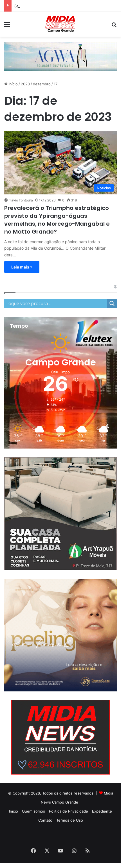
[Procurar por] (114, 26)
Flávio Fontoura (20, 200)
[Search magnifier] (112, 303)
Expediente (102, 811)
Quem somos (33, 811)
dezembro (42, 84)
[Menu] (7, 26)
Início (13, 84)
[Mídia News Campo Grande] (60, 24)
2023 (25, 84)
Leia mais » (21, 267)
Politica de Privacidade (68, 811)
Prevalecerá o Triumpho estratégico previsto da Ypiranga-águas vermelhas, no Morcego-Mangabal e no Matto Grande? (57, 220)
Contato (45, 820)
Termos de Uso (69, 820)
